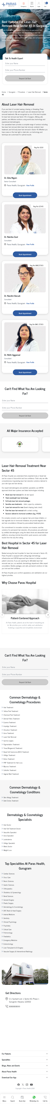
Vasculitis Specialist (10, 832)
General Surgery (9, 900)
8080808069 (14, 1006)
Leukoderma (8, 839)
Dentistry (6, 918)
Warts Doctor (8, 846)
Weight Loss (8, 850)
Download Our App (9, 1077)
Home (4, 92)
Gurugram (12, 92)
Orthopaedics (8, 888)
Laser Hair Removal (34, 92)
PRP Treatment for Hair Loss (13, 762)
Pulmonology (8, 932)
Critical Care (7, 929)
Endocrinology (8, 944)
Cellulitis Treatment (10, 770)
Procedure (21, 92)
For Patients (6, 1053)
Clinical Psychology (10, 922)
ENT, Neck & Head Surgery (12, 910)
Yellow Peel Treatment (11, 711)
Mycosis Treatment (10, 766)
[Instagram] (27, 1084)
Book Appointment (25, 195)
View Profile (30, 185)
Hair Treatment (8, 707)
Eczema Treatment (10, 722)
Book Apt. (22, 1100)
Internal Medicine (9, 914)
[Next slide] (48, 615)
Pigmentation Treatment (11, 744)
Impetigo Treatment (10, 726)
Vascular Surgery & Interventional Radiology (18, 951)
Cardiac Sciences (9, 873)
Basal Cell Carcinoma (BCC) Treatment (16, 752)
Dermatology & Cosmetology (13, 907)
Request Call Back (25, 78)
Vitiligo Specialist (9, 843)
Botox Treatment (9, 759)
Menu (4, 1100)
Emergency (23, 6)
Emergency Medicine (10, 940)
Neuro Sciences (9, 881)
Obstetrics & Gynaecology (12, 892)
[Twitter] (23, 1085)
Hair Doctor (7, 825)
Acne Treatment (9, 733)
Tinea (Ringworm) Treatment (13, 748)
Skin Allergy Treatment (11, 797)
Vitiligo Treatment (9, 755)
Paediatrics (7, 936)
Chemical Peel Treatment (12, 715)
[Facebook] (18, 1085)
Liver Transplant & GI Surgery (13, 947)
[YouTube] (31, 1085)
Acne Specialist (8, 835)
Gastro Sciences (9, 885)
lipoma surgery (8, 740)
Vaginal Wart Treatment (11, 774)
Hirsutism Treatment (10, 730)
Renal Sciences (8, 896)
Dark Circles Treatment (11, 800)
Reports (32, 6)
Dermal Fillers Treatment (12, 718)
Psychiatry (7, 925)
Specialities (6, 1059)
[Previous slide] (2, 615)
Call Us (45, 1100)
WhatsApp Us (34, 1100)
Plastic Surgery (8, 903)
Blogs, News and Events (11, 1065)
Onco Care (7, 877)
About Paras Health (9, 1071)
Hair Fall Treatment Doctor (12, 828)
